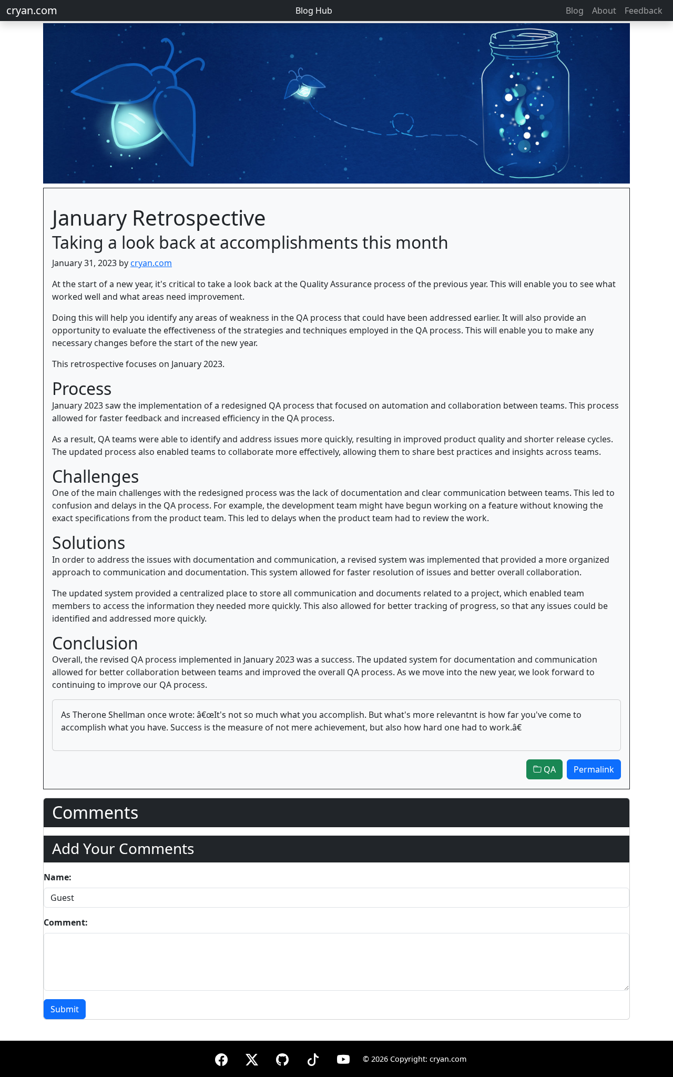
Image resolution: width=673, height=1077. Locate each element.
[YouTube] (343, 1057)
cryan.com (31, 10)
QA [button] (549, 769)
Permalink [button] (594, 769)
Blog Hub (313, 10)
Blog (575, 10)
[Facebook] (221, 1057)
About (604, 10)
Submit (64, 1009)
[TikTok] (313, 1057)
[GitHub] (282, 1057)
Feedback (643, 10)
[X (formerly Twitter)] (252, 1057)
